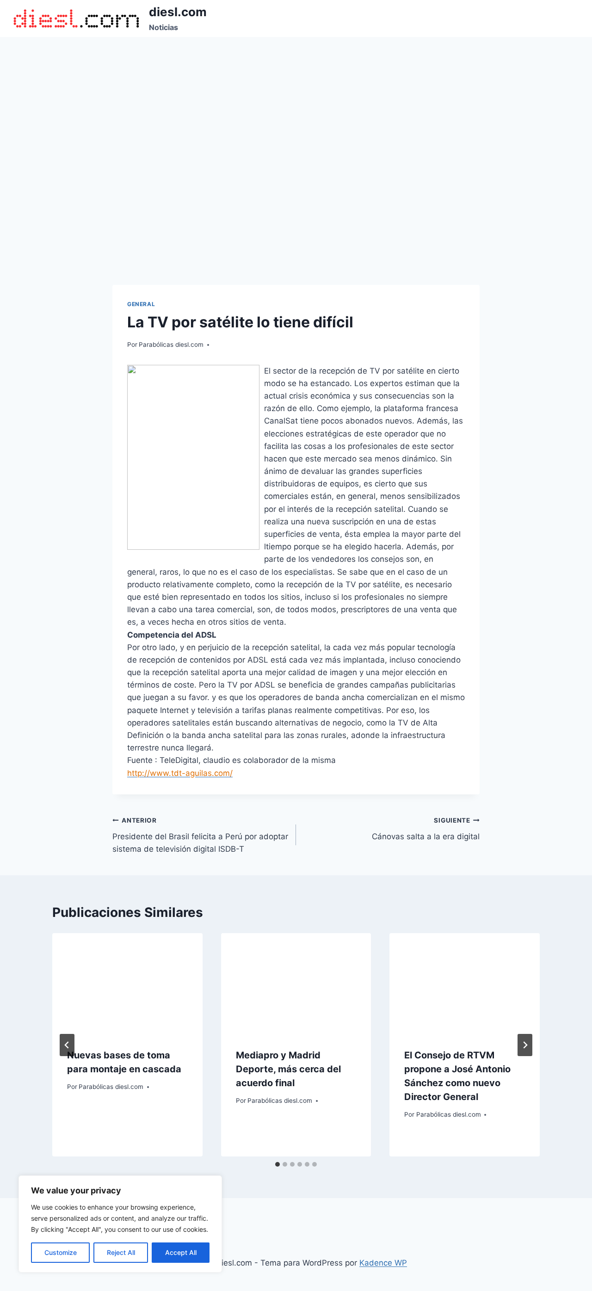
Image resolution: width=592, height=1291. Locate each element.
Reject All (121, 1252)
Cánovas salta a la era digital (426, 829)
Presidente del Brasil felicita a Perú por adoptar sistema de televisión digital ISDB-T (200, 835)
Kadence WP (383, 1262)
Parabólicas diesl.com (171, 344)
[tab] (277, 1164)
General (141, 304)
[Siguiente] (525, 1045)
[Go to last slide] (67, 1045)
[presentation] (127, 983)
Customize (60, 1252)
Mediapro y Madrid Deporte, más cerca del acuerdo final (288, 1069)
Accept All (181, 1252)
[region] (120, 1224)
